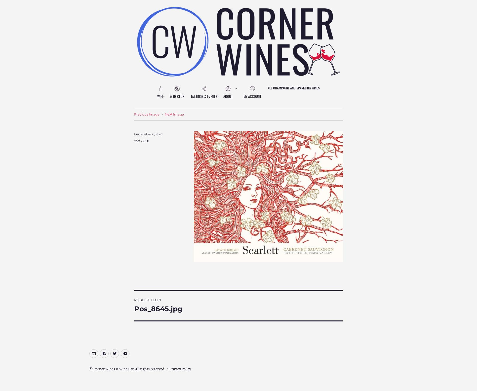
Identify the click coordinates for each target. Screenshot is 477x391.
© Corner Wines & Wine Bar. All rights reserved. (127, 369)
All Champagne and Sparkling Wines (294, 87)
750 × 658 (141, 141)
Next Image (174, 114)
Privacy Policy (180, 369)
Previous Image (146, 114)
